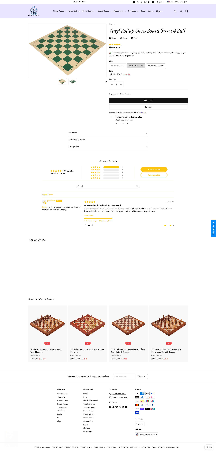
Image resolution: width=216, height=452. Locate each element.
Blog (85, 397)
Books (143, 11)
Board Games (104, 11)
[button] (115, 44)
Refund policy (88, 417)
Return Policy (88, 421)
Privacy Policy (88, 411)
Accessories (119, 11)
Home (111, 24)
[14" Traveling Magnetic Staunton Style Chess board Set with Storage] (168, 333)
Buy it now (149, 107)
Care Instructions (89, 404)
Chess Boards (88, 11)
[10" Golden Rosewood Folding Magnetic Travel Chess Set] (47, 333)
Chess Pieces (59, 11)
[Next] (105, 82)
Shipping (112, 94)
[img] (89, 202)
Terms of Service (89, 407)
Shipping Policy (89, 414)
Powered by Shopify (172, 447)
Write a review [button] (154, 169)
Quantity (112, 79)
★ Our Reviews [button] (213, 228)
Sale (150, 11)
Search (85, 393)
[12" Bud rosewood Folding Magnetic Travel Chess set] (87, 333)
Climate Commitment (90, 400)
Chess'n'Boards (46, 299)
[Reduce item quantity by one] (112, 84)
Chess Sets (73, 11)
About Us (86, 428)
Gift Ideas (132, 11)
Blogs (158, 11)
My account (87, 431)
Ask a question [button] (154, 175)
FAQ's (85, 424)
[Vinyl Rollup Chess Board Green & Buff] (40, 268)
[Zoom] (67, 50)
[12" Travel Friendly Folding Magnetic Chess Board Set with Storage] (128, 333)
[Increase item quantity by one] (121, 84)
